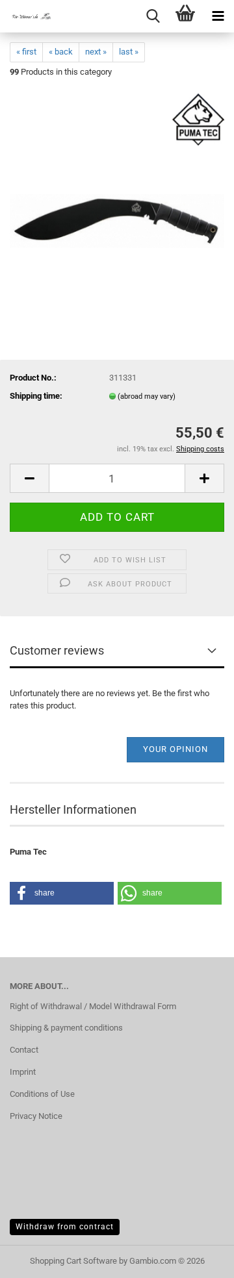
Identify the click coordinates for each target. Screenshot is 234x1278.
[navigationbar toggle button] (218, 16)
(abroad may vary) (147, 396)
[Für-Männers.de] (26, 16)
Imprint (23, 1072)
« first (26, 51)
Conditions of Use (42, 1094)
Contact (24, 1050)
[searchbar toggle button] (152, 16)
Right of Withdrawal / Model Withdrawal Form (93, 1006)
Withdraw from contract (65, 1226)
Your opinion (175, 749)
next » (96, 51)
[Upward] (198, 1258)
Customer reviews (57, 650)
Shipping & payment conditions (66, 1028)
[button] (29, 478)
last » (128, 51)
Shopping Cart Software (73, 1261)
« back (61, 51)
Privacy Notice (36, 1116)
